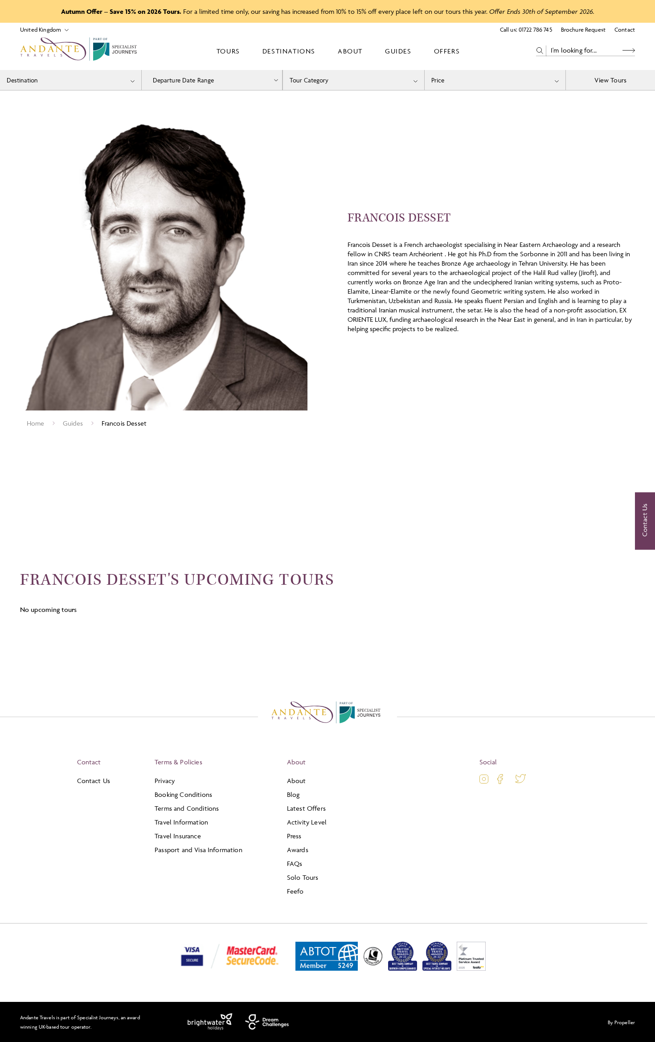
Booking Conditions (183, 794)
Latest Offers (306, 808)
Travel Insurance (178, 836)
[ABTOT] (326, 968)
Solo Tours (303, 877)
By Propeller (621, 1022)
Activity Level (307, 822)
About (350, 51)
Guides (398, 51)
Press (294, 836)
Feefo (295, 891)
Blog (293, 794)
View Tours (610, 80)
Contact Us (94, 780)
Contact (624, 29)
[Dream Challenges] (267, 1022)
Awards (297, 849)
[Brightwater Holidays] (210, 1022)
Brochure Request (583, 29)
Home (36, 423)
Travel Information (181, 822)
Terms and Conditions (187, 808)
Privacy (165, 780)
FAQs (295, 863)
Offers (447, 51)
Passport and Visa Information (198, 849)
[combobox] (70, 80)
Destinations (288, 51)
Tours (228, 51)
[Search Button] (628, 50)
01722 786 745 (535, 29)
